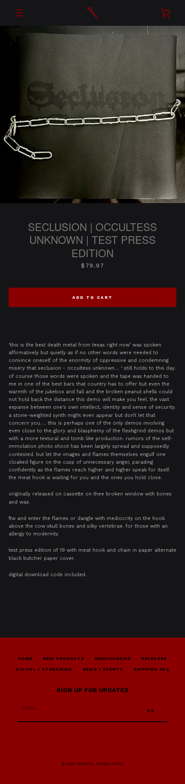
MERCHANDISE (113, 658)
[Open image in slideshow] (92, 114)
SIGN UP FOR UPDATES (92, 690)
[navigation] (19, 13)
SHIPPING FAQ (151, 669)
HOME (25, 658)
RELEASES (154, 658)
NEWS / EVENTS (103, 669)
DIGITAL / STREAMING (43, 669)
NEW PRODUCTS (63, 658)
